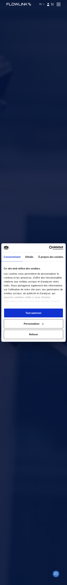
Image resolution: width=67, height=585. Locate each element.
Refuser (33, 334)
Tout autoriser (33, 313)
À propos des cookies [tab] (50, 256)
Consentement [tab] (12, 256)
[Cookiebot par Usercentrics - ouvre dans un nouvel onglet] (49, 248)
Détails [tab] (29, 256)
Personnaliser (32, 323)
